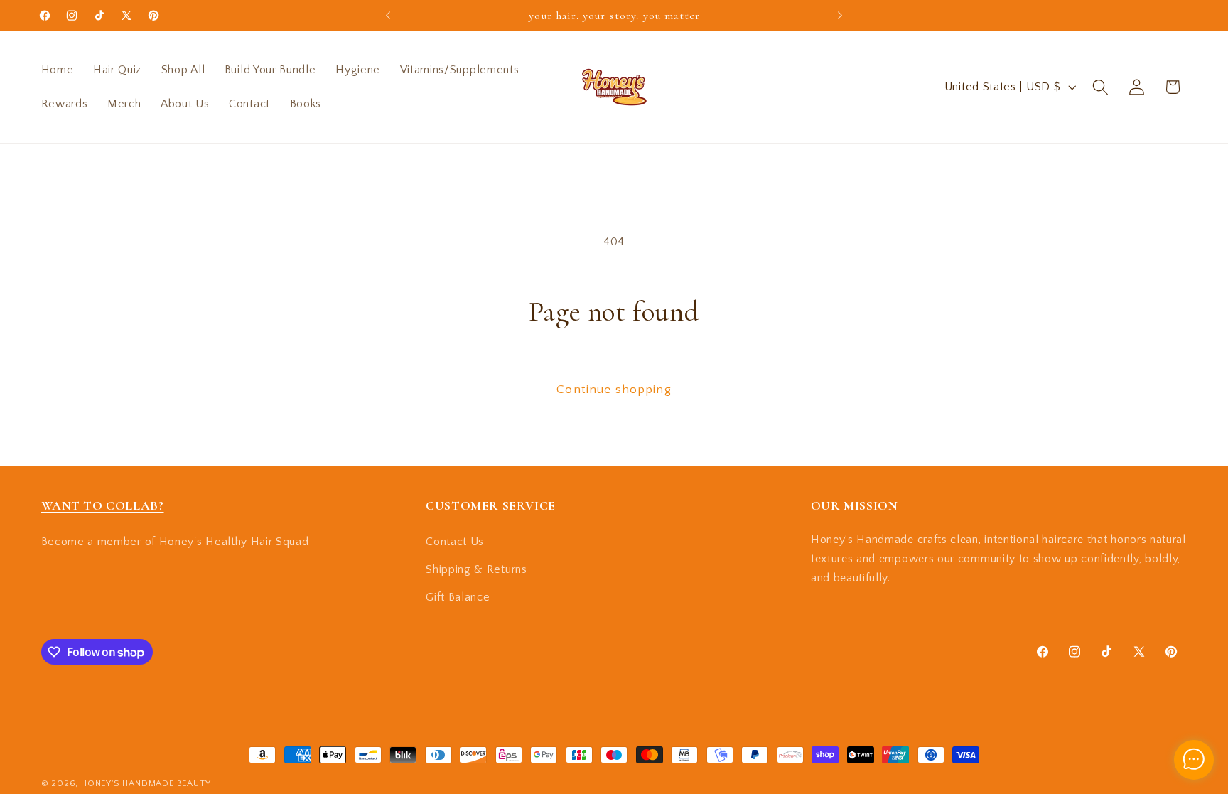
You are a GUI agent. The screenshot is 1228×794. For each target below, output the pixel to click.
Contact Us (455, 541)
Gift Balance (458, 597)
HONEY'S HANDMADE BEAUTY (146, 783)
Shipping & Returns (476, 569)
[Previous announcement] (388, 15)
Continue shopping (614, 389)
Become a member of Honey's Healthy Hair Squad (175, 541)
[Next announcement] (840, 15)
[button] (1100, 87)
